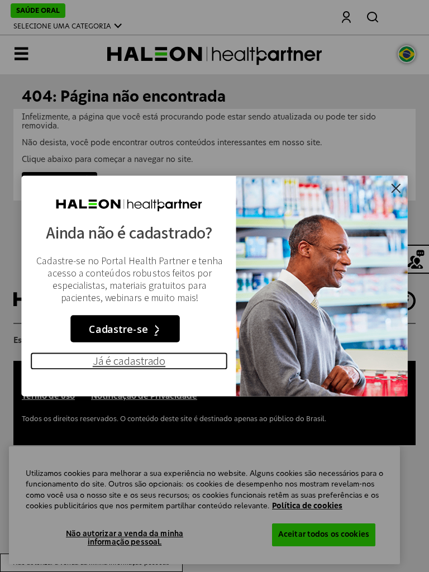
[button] (129, 360)
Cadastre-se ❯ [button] (125, 329)
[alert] (214, 286)
